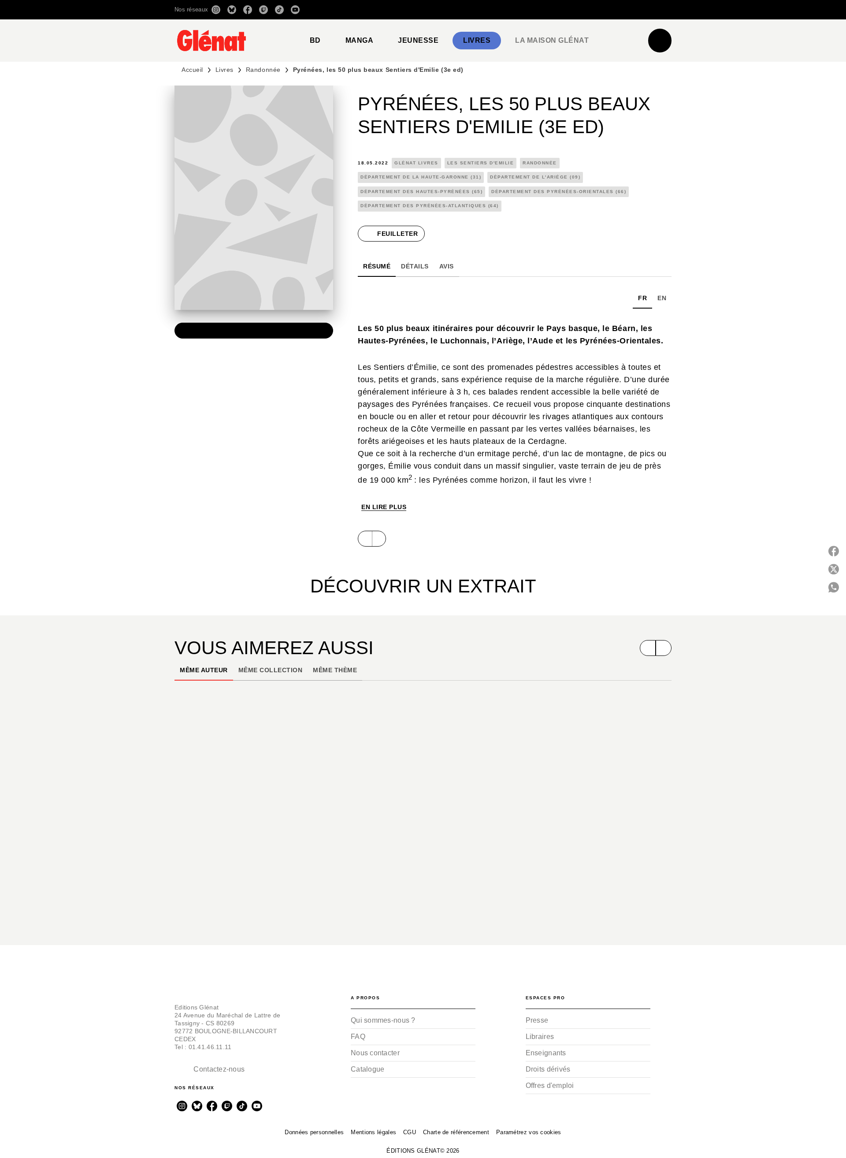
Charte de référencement (456, 1132)
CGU (409, 1132)
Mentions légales (373, 1132)
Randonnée (263, 69)
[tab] (315, 40)
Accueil (192, 69)
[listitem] (216, 10)
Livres (224, 69)
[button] (547, 10)
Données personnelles (314, 1132)
